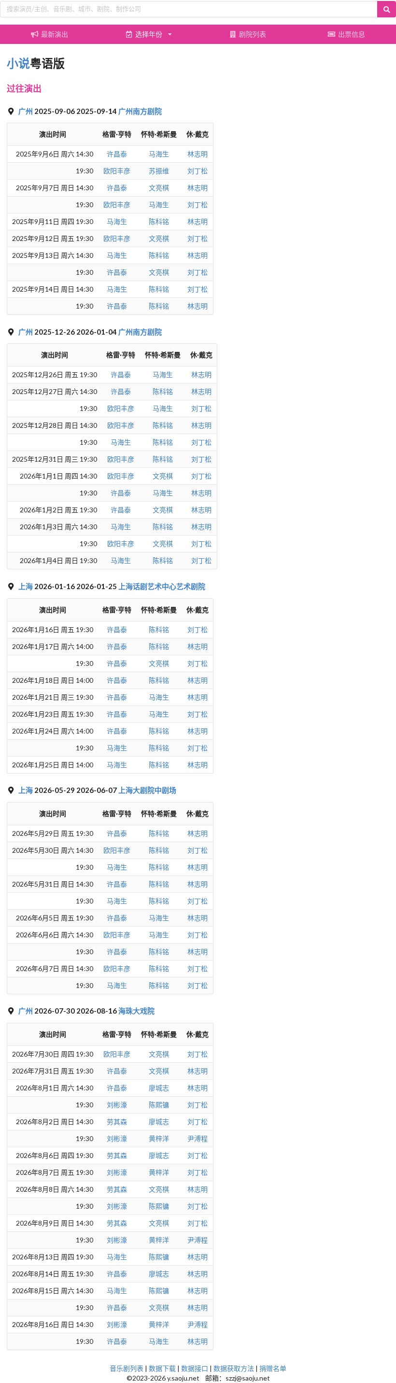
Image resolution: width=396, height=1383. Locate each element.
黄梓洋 (159, 1138)
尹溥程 (197, 1138)
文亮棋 (159, 187)
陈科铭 (159, 221)
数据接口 (194, 1368)
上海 (26, 586)
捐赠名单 (272, 1368)
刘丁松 (197, 171)
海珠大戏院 (136, 1010)
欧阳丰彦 (116, 171)
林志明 (197, 154)
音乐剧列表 (126, 1368)
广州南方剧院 (140, 111)
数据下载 (162, 1368)
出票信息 (351, 34)
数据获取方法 (233, 1368)
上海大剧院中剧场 (147, 790)
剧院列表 (252, 34)
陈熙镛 (159, 1105)
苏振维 (159, 171)
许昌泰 (117, 154)
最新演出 (54, 34)
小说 (18, 63)
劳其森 (117, 1121)
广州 (26, 111)
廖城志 (159, 1088)
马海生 (159, 154)
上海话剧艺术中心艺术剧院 (161, 586)
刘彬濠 (117, 1105)
